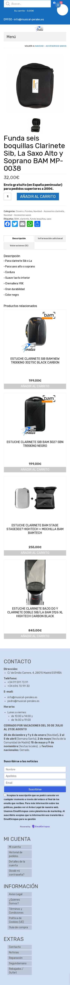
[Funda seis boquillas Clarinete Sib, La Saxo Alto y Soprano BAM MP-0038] (36, 125)
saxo (49, 219)
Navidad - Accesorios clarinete (48, 211)
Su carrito (24, 10)
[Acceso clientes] (6, 11)
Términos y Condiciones (16, 910)
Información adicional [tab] (50, 238)
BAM (16, 219)
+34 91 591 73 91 (17, 682)
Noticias (14, 952)
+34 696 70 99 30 (18, 686)
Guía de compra (18, 927)
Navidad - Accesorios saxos (50, 46)
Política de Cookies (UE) (16, 920)
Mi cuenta (15, 847)
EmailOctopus (42, 826)
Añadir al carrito (38, 196)
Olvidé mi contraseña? (16, 872)
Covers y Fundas (24, 211)
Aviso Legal (15, 894)
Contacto (15, 947)
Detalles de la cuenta (17, 863)
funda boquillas (38, 219)
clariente (24, 219)
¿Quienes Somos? (14, 901)
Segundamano (18, 963)
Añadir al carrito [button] (35, 386)
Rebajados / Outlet (16, 970)
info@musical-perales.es (22, 697)
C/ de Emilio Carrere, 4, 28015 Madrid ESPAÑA (34, 672)
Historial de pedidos (15, 854)
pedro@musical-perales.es (23, 701)
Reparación (16, 958)
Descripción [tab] (19, 238)
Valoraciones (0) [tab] (19, 245)
